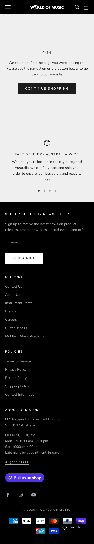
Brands (10, 311)
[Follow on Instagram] (20, 494)
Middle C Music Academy (24, 336)
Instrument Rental (19, 303)
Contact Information (20, 394)
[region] (47, 161)
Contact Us (13, 286)
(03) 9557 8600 (17, 462)
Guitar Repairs (16, 327)
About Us (12, 294)
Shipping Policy (17, 386)
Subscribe (24, 258)
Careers (11, 319)
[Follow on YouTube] (33, 494)
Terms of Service (18, 361)
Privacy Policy (15, 369)
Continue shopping (47, 88)
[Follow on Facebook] (7, 494)
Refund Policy (16, 377)
